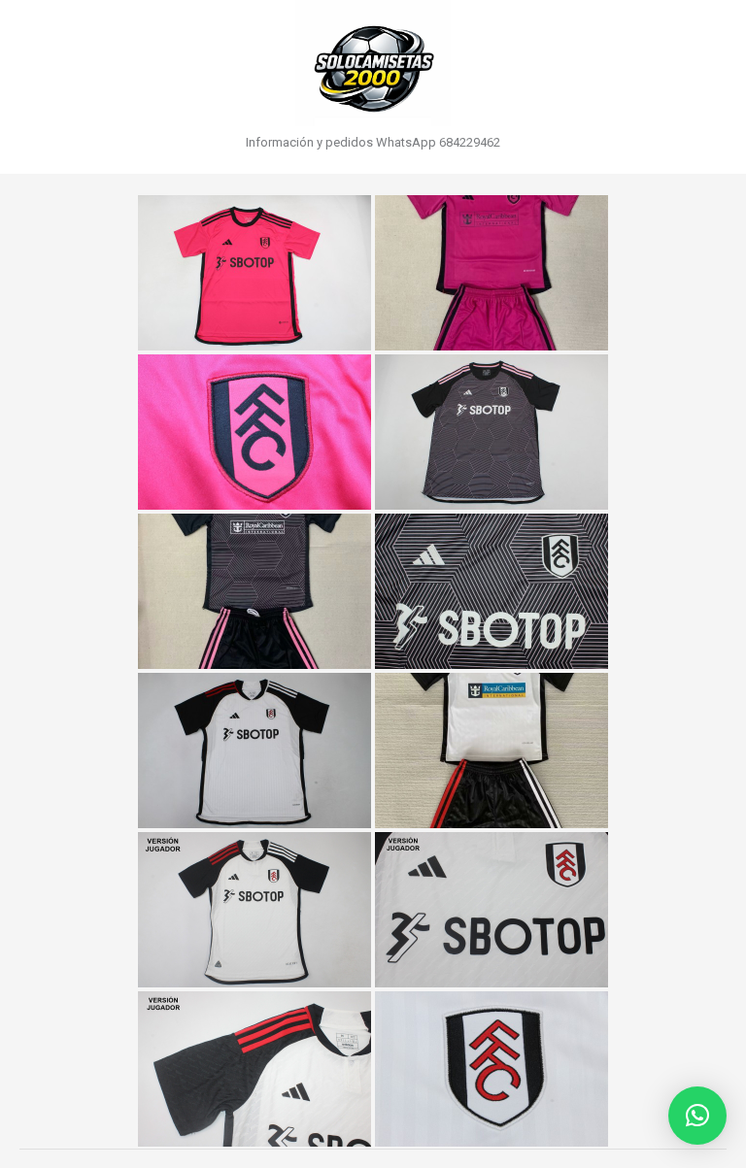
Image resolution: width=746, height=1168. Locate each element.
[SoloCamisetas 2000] (373, 63)
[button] (697, 1115)
